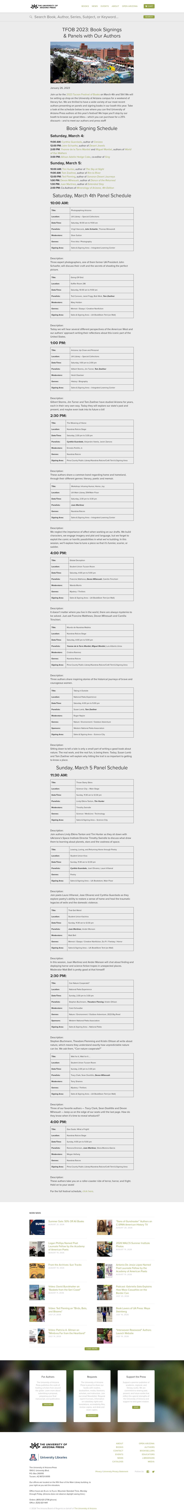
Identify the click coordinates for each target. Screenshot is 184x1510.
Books (85, 6)
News (95, 6)
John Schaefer (69, 145)
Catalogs (117, 1461)
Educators (148, 1454)
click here (87, 1191)
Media (151, 1461)
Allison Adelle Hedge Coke (75, 157)
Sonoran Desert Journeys (101, 176)
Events (105, 6)
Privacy (99, 1471)
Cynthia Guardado (72, 142)
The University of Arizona (85, 1508)
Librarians (148, 1458)
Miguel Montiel (104, 149)
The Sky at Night (95, 169)
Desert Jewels (97, 145)
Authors (150, 1447)
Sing (107, 157)
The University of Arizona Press (44, 6)
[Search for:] (92, 17)
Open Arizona (130, 6)
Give (136, 1407)
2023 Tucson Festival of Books (83, 94)
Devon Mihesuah (69, 180)
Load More (92, 1348)
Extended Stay (96, 184)
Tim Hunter (68, 169)
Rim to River (94, 173)
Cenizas (98, 142)
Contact (118, 1450)
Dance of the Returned (103, 180)
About (115, 6)
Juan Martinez (68, 184)
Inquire (48, 1404)
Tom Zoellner (69, 173)
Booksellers (147, 1450)
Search (149, 16)
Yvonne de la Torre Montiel (75, 149)
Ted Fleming (68, 176)
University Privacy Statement (115, 1471)
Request (92, 1415)
